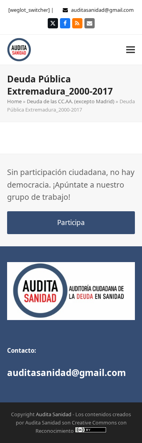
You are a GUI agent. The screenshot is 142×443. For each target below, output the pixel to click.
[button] (130, 49)
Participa (71, 222)
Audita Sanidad (53, 414)
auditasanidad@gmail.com (102, 9)
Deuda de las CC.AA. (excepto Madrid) (70, 101)
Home (14, 101)
